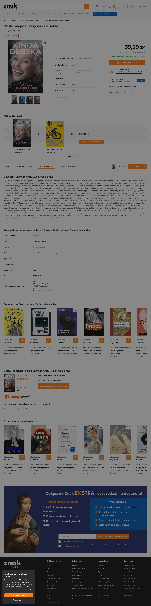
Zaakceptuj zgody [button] (19, 595)
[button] (18, 600)
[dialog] (18, 587)
